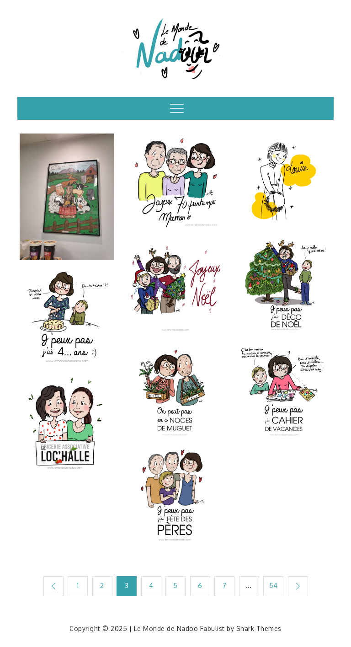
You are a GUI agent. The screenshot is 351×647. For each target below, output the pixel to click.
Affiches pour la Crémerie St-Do (67, 191)
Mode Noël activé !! (283, 274)
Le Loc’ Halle (67, 416)
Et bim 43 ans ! (67, 306)
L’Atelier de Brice (284, 175)
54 (273, 585)
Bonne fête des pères (175, 490)
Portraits (67, 390)
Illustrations (67, 147)
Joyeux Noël (175, 275)
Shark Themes (259, 628)
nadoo (67, 245)
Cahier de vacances (284, 385)
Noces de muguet (175, 379)
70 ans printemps (176, 175)
